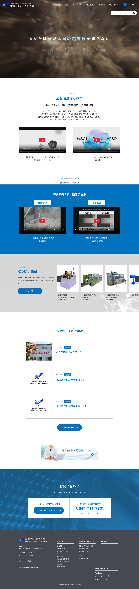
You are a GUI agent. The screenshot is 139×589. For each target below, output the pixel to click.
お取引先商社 (61, 567)
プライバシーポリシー (26, 561)
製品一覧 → (31, 291)
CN (133, 5)
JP (125, 5)
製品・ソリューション (86, 541)
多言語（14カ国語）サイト (105, 579)
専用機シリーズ (83, 551)
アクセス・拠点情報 (63, 561)
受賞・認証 (60, 556)
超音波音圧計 (83, 558)
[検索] (134, 13)
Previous (59, 279)
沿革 (58, 554)
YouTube (98, 573)
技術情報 (104, 541)
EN (129, 5)
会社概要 (59, 546)
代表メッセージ (61, 548)
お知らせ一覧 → (70, 427)
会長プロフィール (62, 551)
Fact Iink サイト (101, 576)
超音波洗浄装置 (83, 548)
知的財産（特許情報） (63, 559)
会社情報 (60, 541)
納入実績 (59, 564)
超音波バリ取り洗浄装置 (86, 546)
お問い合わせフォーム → (50, 510)
